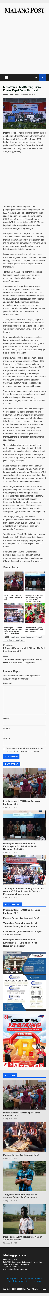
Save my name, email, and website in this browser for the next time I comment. (24, 750)
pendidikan (14, 640)
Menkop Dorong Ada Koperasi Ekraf (21, 918)
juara (12, 637)
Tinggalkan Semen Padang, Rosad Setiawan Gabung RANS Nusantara (24, 1176)
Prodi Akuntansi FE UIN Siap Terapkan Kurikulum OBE (24, 783)
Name (6, 718)
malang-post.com (34, 637)
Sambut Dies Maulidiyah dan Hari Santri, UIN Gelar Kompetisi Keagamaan (22, 659)
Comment (8, 683)
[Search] (36, 77)
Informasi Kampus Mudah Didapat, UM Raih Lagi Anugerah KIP (24, 648)
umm (23, 640)
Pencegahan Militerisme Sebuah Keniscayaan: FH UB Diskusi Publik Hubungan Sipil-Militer (24, 825)
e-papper (42, 77)
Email (6, 728)
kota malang (20, 637)
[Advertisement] (24, 45)
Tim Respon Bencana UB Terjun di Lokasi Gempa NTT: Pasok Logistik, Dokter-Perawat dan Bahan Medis (24, 870)
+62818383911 (14, 1267)
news (6, 640)
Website (7, 738)
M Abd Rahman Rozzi (11, 95)
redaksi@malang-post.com (18, 1269)
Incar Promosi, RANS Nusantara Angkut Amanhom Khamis (24, 1219)
